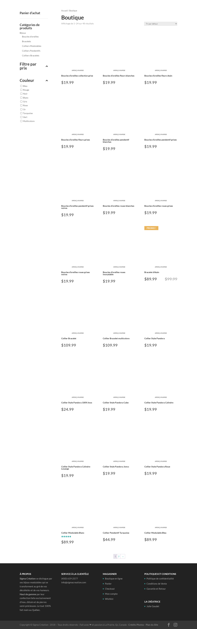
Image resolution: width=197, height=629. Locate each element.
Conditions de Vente (157, 583)
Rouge (26, 89)
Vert (25, 117)
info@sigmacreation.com (73, 582)
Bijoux (23, 33)
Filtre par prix (28, 66)
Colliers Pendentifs (31, 50)
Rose (25, 105)
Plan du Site (152, 624)
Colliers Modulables (31, 46)
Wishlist (109, 598)
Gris (25, 101)
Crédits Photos (136, 624)
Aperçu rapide (78, 70)
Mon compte (111, 593)
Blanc (25, 97)
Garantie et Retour (156, 588)
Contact (169, 7)
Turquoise (28, 113)
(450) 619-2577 (69, 578)
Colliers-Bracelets (30, 55)
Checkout (110, 588)
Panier (108, 583)
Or (24, 109)
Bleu (25, 85)
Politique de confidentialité (160, 578)
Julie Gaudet (153, 7)
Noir (25, 93)
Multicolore (28, 121)
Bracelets (26, 41)
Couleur (27, 80)
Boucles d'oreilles (30, 36)
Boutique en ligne (128, 7)
